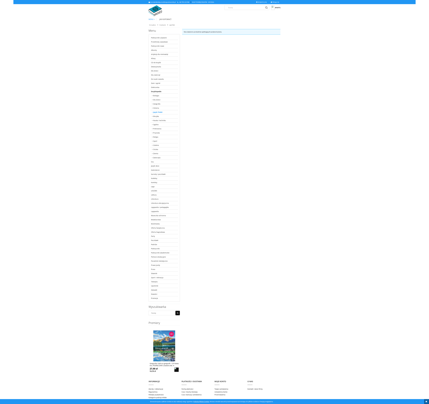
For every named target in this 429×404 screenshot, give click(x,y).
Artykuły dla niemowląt (159, 54)
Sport (155, 141)
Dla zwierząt (155, 75)
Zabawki (154, 290)
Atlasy (153, 58)
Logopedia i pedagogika (160, 207)
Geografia (156, 104)
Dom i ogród (155, 83)
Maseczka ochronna (158, 215)
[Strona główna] (155, 10)
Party (153, 236)
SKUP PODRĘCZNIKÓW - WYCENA (203, 2)
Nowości (154, 294)
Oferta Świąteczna (158, 228)
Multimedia (155, 224)
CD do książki (156, 62)
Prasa (153, 269)
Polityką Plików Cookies (201, 402)
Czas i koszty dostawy (190, 392)
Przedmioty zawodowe (159, 42)
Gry (152, 162)
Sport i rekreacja (157, 277)
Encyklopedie (156, 91)
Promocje (154, 298)
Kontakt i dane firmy (255, 389)
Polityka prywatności (156, 395)
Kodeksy (154, 178)
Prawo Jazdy (155, 265)
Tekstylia (154, 282)
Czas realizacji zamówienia (192, 395)
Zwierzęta (156, 158)
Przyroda (156, 133)
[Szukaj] (266, 7)
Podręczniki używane (159, 38)
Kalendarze (155, 170)
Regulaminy (153, 392)
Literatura (154, 199)
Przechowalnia (219, 395)
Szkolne (156, 145)
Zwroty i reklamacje (156, 389)
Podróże (154, 244)
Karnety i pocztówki (158, 174)
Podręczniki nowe (157, 46)
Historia (156, 108)
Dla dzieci (154, 71)
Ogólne (156, 124)
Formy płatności (187, 389)
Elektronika (155, 87)
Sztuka (155, 149)
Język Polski (157, 112)
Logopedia (155, 211)
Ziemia (155, 153)
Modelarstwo (156, 220)
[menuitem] (152, 19)
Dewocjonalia (156, 67)
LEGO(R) (154, 191)
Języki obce (155, 166)
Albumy (154, 50)
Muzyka (156, 116)
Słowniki (154, 273)
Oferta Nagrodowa (158, 232)
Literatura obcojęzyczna (160, 203)
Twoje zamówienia (221, 389)
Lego (153, 187)
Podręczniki (155, 249)
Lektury (154, 195)
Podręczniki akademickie (160, 253)
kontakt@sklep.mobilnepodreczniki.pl (163, 2)
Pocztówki (154, 240)
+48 (180, 2)
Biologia (156, 96)
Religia (155, 137)
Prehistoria (157, 129)
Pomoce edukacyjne (158, 257)
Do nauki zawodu (157, 79)
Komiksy (154, 182)
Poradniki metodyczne (159, 261)
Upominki (154, 286)
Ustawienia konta (220, 392)
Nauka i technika (159, 120)
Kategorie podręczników (158, 397)
